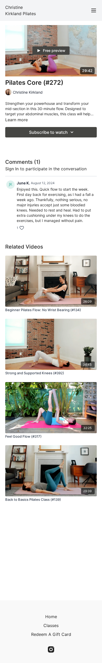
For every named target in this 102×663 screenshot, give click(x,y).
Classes (51, 625)
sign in (12, 168)
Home (51, 616)
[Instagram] (51, 649)
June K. (23, 183)
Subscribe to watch (48, 132)
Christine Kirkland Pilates (20, 10)
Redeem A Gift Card (51, 634)
